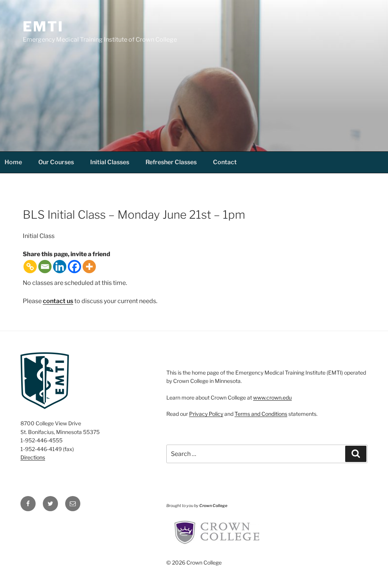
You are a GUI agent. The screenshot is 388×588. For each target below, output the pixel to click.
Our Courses (56, 162)
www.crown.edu (272, 397)
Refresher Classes (171, 162)
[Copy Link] (30, 266)
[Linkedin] (59, 266)
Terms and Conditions (261, 414)
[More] (89, 266)
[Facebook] (74, 266)
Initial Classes (109, 162)
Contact (225, 162)
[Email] (45, 266)
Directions (32, 457)
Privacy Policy (206, 414)
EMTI (43, 26)
